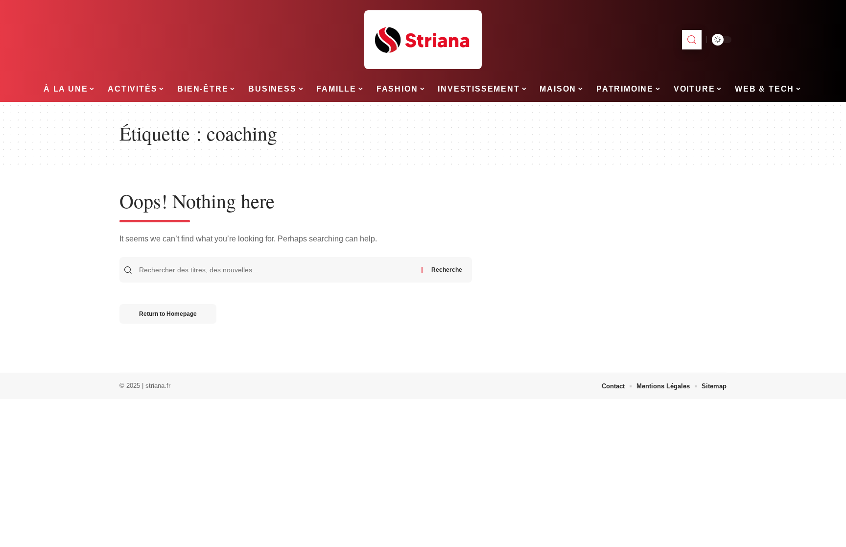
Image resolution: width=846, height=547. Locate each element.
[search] (692, 39)
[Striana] (423, 39)
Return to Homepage (168, 313)
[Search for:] (279, 270)
